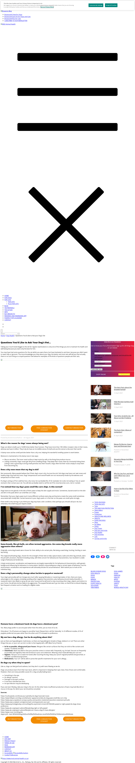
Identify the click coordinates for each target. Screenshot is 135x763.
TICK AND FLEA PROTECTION (104, 508)
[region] (67, 5)
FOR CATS (7, 300)
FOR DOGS (8, 298)
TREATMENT (95, 587)
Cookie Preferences (11, 755)
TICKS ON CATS (99, 504)
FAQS (6, 745)
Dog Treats (98, 528)
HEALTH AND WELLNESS (102, 516)
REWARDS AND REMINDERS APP (15, 316)
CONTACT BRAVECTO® (74, 428)
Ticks (96, 506)
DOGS (96, 526)
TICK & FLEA (8, 310)
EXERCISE (117, 575)
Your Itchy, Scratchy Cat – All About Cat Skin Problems (123, 417)
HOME (6, 296)
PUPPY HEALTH (96, 583)
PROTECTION (95, 581)
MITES (116, 579)
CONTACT (7, 320)
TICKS (116, 585)
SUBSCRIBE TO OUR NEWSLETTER (15, 21)
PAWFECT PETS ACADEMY (13, 318)
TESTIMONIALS (9, 308)
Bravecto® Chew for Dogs (13, 15)
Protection (98, 514)
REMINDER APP (9, 747)
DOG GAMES (118, 571)
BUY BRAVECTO (9, 314)
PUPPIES (117, 581)
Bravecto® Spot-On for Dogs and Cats (17, 17)
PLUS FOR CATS (13, 304)
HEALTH (97, 518)
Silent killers (98, 510)
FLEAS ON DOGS (100, 520)
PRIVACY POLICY (9, 741)
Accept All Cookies (111, 5)
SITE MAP (7, 739)
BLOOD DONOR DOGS (98, 571)
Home (3, 336)
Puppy (96, 512)
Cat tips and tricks (100, 539)
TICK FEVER (94, 585)
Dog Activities (99, 535)
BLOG (6, 306)
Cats (95, 537)
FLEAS (93, 577)
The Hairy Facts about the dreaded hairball (123, 388)
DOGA (116, 573)
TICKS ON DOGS (99, 502)
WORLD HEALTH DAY (121, 587)
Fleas (96, 522)
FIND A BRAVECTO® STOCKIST (44, 429)
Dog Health (10, 336)
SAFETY (116, 583)
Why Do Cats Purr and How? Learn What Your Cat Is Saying (123, 476)
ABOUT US (8, 751)
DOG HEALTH (95, 573)
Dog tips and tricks (100, 530)
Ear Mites (97, 524)
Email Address (99, 364)
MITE (6, 312)
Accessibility (8, 753)
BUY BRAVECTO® (14, 428)
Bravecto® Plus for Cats (12, 19)
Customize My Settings (95, 5)
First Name (98, 359)
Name (96, 351)
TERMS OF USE (9, 743)
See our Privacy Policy (47, 7)
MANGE (93, 579)
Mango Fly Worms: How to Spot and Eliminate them (123, 445)
